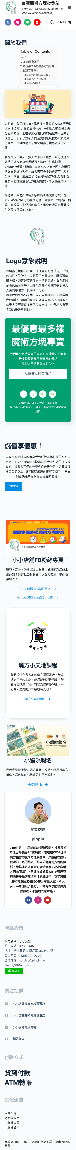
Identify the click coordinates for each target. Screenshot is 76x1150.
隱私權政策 (12, 1118)
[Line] (27, 22)
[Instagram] (17, 22)
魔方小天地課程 (37, 78)
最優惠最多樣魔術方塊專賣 (38, 66)
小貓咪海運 (12, 1123)
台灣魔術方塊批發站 (40, 3)
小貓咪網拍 (12, 1128)
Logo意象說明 (31, 61)
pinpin (66, 1142)
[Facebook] (8, 22)
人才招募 (10, 1113)
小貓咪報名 (35, 82)
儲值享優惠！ (31, 70)
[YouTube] (37, 22)
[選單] (69, 7)
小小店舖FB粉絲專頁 (39, 74)
